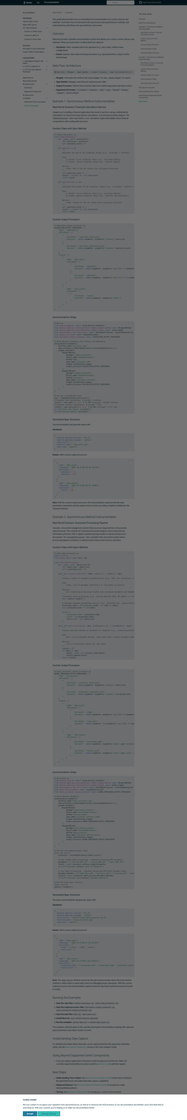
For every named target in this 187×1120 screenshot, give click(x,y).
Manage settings (49, 1114)
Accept (30, 1114)
